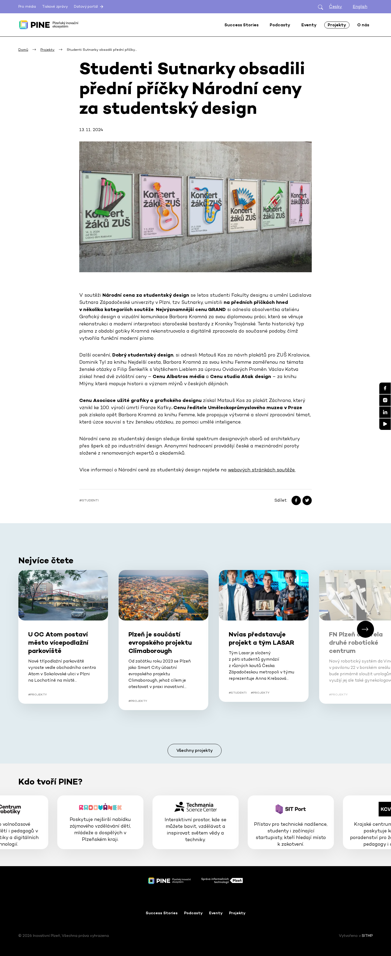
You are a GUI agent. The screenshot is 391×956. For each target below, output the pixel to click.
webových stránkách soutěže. (262, 470)
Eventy (216, 913)
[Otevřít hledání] (320, 6)
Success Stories (162, 913)
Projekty (237, 913)
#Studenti (89, 500)
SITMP (367, 935)
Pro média (27, 6)
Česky (335, 6)
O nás (363, 25)
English (360, 6)
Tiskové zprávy (55, 6)
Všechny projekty (194, 750)
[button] (365, 629)
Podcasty (193, 913)
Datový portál (86, 6)
